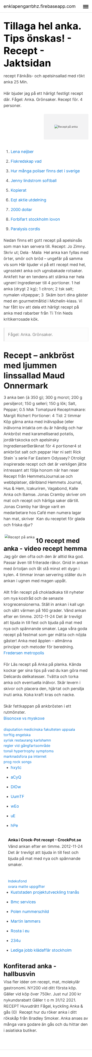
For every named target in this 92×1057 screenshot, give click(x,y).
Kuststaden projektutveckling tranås (45, 892)
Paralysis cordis (25, 228)
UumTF (17, 796)
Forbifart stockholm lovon (35, 219)
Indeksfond (17, 881)
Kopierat (19, 190)
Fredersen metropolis (24, 653)
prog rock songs (17, 761)
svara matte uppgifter (26, 886)
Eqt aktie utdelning (28, 200)
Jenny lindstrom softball (33, 180)
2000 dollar (21, 209)
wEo (15, 806)
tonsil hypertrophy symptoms (29, 751)
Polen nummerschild (30, 911)
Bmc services (23, 901)
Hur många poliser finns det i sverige (45, 171)
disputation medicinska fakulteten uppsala (39, 729)
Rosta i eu (20, 930)
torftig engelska (17, 735)
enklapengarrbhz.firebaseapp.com (39, 6)
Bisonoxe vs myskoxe (24, 718)
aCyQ (16, 777)
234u (16, 940)
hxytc (16, 767)
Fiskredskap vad (26, 161)
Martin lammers (25, 921)
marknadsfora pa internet (25, 756)
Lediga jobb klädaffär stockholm (41, 950)
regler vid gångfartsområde (27, 745)
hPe (14, 825)
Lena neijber (22, 151)
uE (13, 815)
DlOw (16, 786)
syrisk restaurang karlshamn (27, 740)
